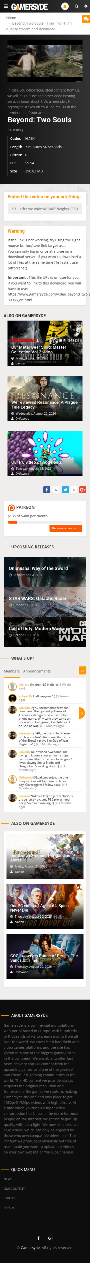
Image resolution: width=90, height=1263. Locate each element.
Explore (10, 1198)
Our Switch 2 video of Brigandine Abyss (40, 857)
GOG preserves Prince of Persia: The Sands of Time (44, 958)
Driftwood (25, 777)
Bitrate (16, 154)
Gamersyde (30, 1247)
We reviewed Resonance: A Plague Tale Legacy (44, 405)
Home (11, 17)
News (8, 1179)
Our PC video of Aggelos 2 (36, 462)
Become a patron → (66, 528)
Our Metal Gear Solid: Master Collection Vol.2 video (38, 349)
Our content (14, 1189)
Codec (15, 138)
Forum (9, 1208)
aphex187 (25, 696)
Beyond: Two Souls (40, 119)
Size (13, 171)
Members (12, 671)
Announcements (37, 671)
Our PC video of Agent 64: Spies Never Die (39, 908)
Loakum (24, 708)
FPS (13, 162)
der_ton (24, 685)
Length (16, 146)
